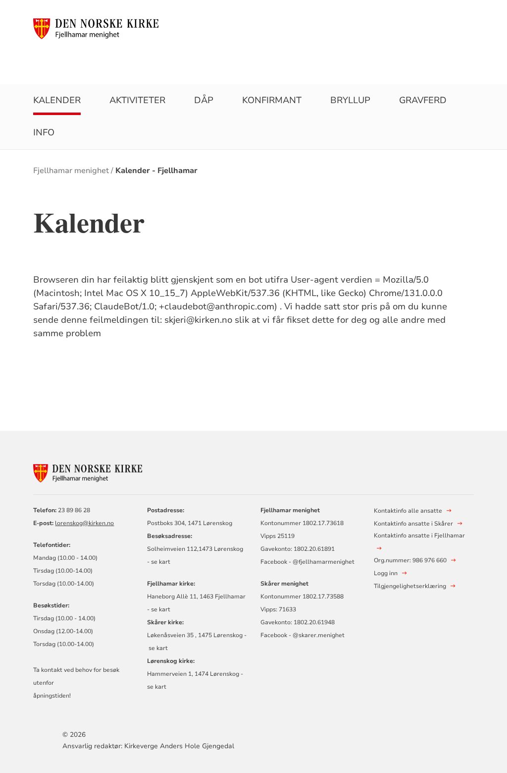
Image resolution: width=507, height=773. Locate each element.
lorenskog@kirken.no (84, 523)
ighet (347, 562)
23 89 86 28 (74, 510)
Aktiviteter (137, 100)
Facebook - (275, 562)
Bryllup (350, 100)
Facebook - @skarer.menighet (302, 635)
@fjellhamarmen (315, 562)
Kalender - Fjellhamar (156, 170)
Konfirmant (272, 100)
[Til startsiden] (95, 28)
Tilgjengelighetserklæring (410, 586)
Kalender (57, 100)
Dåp (203, 100)
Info (43, 132)
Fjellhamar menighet (71, 170)
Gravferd (423, 100)
